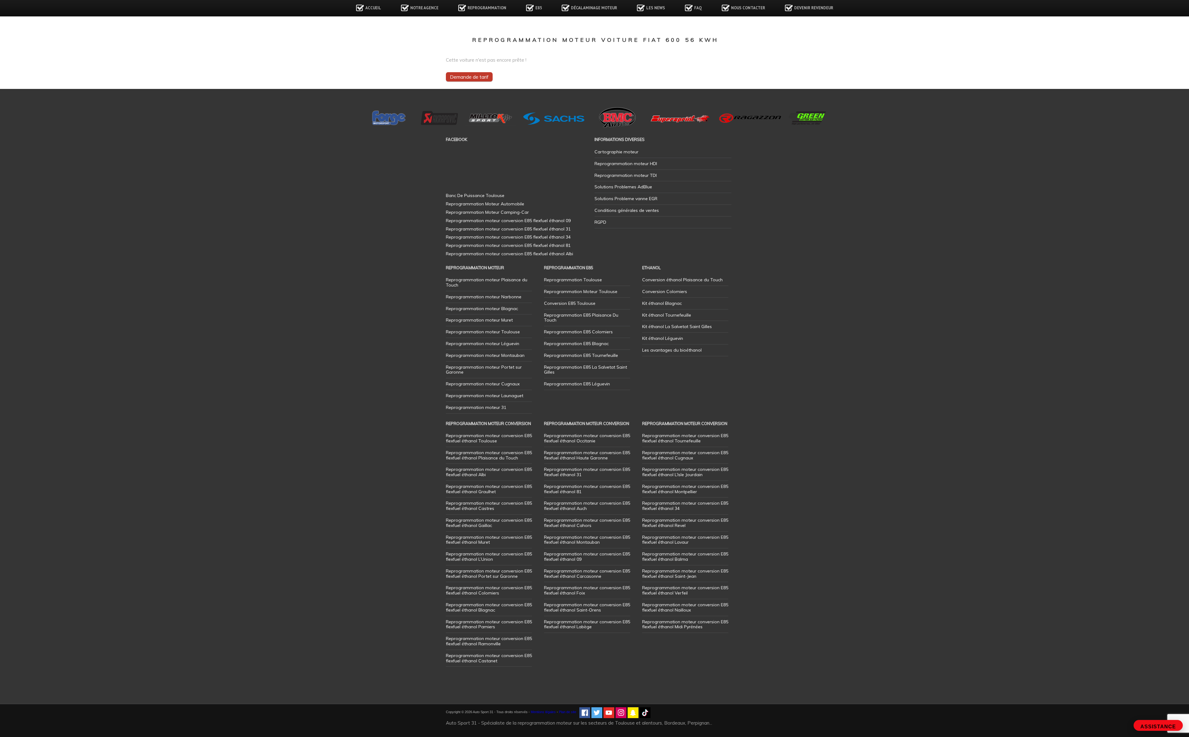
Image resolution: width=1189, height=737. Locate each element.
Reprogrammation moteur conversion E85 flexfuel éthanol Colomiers (489, 590)
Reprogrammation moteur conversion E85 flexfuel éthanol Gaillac (489, 522)
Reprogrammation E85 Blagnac (576, 343)
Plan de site (567, 712)
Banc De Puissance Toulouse (475, 195)
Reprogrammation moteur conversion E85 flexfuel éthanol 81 (587, 489)
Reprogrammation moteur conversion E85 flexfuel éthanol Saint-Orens (587, 607)
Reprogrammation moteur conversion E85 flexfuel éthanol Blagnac (489, 607)
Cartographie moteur (616, 152)
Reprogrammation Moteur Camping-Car (487, 212)
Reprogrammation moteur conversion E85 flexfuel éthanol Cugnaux (685, 455)
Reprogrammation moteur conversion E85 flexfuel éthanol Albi (489, 472)
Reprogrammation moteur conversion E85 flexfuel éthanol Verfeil (685, 590)
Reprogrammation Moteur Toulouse (580, 291)
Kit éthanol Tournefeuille (666, 315)
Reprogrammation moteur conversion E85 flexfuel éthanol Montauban (587, 539)
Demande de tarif (469, 77)
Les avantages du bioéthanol (672, 350)
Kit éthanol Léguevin (662, 338)
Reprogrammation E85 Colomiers (578, 332)
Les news (655, 8)
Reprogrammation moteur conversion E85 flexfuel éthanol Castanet (489, 658)
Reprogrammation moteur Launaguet (484, 395)
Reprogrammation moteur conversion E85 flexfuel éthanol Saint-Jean (685, 573)
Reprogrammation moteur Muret (479, 320)
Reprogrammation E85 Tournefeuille (581, 355)
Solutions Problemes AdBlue (623, 187)
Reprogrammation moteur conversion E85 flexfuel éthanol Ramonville (489, 641)
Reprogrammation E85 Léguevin (577, 384)
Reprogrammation (487, 8)
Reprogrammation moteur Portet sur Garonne (484, 369)
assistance (1158, 726)
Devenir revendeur (813, 8)
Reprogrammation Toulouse (573, 280)
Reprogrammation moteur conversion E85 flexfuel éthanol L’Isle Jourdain (685, 472)
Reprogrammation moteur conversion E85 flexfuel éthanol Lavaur (685, 539)
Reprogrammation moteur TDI (625, 175)
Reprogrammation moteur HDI (625, 163)
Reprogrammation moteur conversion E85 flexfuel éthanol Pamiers (489, 624)
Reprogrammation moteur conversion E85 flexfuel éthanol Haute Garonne (587, 455)
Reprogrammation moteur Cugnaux (483, 384)
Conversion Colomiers (664, 291)
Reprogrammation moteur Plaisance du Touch (486, 282)
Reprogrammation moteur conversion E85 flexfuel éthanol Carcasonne (587, 573)
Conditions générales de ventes (626, 210)
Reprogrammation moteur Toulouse (483, 332)
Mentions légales (543, 712)
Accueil (373, 8)
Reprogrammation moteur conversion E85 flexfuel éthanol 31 (587, 472)
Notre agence (424, 8)
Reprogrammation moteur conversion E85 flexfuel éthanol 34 (685, 505)
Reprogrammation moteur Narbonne (483, 297)
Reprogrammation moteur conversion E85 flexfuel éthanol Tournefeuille (685, 438)
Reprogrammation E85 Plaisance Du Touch (581, 317)
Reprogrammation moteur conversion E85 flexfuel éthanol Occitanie (587, 438)
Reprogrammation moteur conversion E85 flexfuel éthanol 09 (587, 556)
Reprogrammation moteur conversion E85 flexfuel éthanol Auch (587, 505)
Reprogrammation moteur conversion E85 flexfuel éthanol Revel (685, 522)
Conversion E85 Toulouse (569, 303)
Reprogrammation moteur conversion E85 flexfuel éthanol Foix (587, 590)
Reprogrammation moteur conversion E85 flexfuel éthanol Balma (685, 556)
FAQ (698, 8)
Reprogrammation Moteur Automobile (485, 204)
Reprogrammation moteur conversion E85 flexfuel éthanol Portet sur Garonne (489, 573)
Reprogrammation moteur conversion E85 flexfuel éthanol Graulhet (489, 489)
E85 (538, 8)
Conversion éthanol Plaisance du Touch (682, 280)
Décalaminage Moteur (594, 8)
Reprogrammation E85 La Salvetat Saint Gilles (585, 369)
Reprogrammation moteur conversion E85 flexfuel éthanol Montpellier (685, 489)
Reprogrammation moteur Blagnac (482, 308)
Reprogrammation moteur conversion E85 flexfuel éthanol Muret (489, 539)
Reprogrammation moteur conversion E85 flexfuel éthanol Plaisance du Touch (489, 455)
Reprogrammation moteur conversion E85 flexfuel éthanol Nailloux (685, 607)
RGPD (600, 222)
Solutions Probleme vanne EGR (625, 198)
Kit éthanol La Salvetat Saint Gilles (677, 326)
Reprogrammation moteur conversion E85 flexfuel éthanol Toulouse (489, 438)
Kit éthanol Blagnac (662, 303)
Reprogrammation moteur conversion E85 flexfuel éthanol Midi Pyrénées (685, 624)
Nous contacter (748, 8)
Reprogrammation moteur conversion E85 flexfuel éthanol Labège (587, 624)
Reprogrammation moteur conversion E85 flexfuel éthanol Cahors (587, 522)
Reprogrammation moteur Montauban (485, 355)
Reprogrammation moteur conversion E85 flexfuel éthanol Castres (489, 505)
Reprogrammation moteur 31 (476, 407)
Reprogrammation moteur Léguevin (482, 343)
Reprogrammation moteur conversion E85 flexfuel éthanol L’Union (489, 556)
